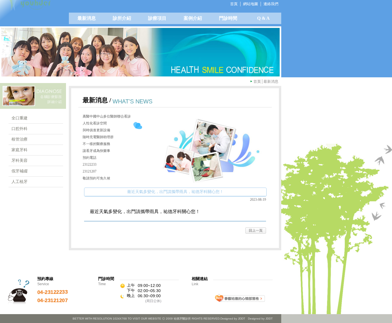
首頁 (257, 81)
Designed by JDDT (260, 318)
